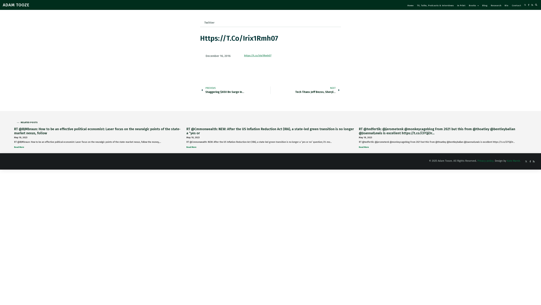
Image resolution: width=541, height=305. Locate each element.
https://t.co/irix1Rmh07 (257, 55)
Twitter (209, 22)
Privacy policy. (485, 160)
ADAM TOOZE (16, 4)
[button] (536, 5)
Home (410, 5)
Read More (19, 147)
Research (496, 5)
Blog (485, 5)
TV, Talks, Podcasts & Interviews (435, 5)
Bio (506, 5)
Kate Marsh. (514, 160)
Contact (516, 5)
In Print (461, 5)
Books (472, 5)
